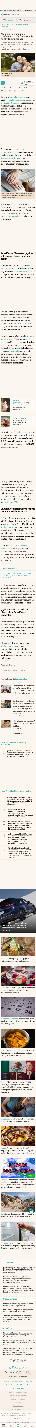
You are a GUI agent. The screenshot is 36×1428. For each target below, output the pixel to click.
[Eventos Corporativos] (20, 1372)
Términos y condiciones (18, 1399)
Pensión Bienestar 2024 (22, 271)
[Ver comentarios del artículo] (23, 91)
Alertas (25, 1426)
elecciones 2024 (11, 502)
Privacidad (18, 1402)
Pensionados (5, 26)
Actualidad (17, 11)
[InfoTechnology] (23, 1376)
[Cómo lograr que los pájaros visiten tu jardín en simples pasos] (18, 946)
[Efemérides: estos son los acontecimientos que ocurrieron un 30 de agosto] (18, 1007)
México (22, 670)
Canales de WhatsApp (17, 1381)
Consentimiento (18, 1406)
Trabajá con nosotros (18, 1388)
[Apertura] (9, 1372)
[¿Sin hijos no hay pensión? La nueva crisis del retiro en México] (6, 724)
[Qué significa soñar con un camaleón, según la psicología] (18, 1107)
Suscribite (29, 1381)
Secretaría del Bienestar (11, 158)
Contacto (6, 1381)
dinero (15, 670)
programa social (12, 216)
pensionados (14, 351)
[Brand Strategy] (28, 1372)
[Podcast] (13, 1377)
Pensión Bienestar (11, 103)
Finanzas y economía (21, 24)
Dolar (11, 1426)
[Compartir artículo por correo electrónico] (19, 91)
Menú (3, 1426)
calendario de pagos (19, 97)
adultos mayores (16, 100)
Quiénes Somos (10, 1385)
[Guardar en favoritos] (3, 83)
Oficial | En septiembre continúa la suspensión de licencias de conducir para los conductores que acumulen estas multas (20, 813)
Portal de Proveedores (23, 1385)
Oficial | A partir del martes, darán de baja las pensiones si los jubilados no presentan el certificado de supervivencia (20, 753)
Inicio (18, 1426)
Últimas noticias (6, 11)
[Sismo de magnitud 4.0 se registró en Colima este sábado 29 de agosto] (18, 1202)
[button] (31, 1211)
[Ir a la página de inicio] (2, 14)
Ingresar (32, 1426)
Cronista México (6, 24)
